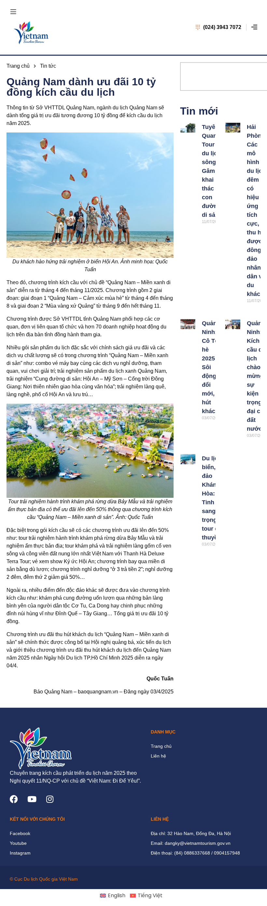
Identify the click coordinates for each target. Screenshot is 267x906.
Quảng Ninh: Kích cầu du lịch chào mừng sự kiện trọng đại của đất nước (257, 376)
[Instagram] (50, 799)
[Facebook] (14, 799)
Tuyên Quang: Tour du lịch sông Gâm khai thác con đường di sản (212, 171)
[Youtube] (32, 799)
